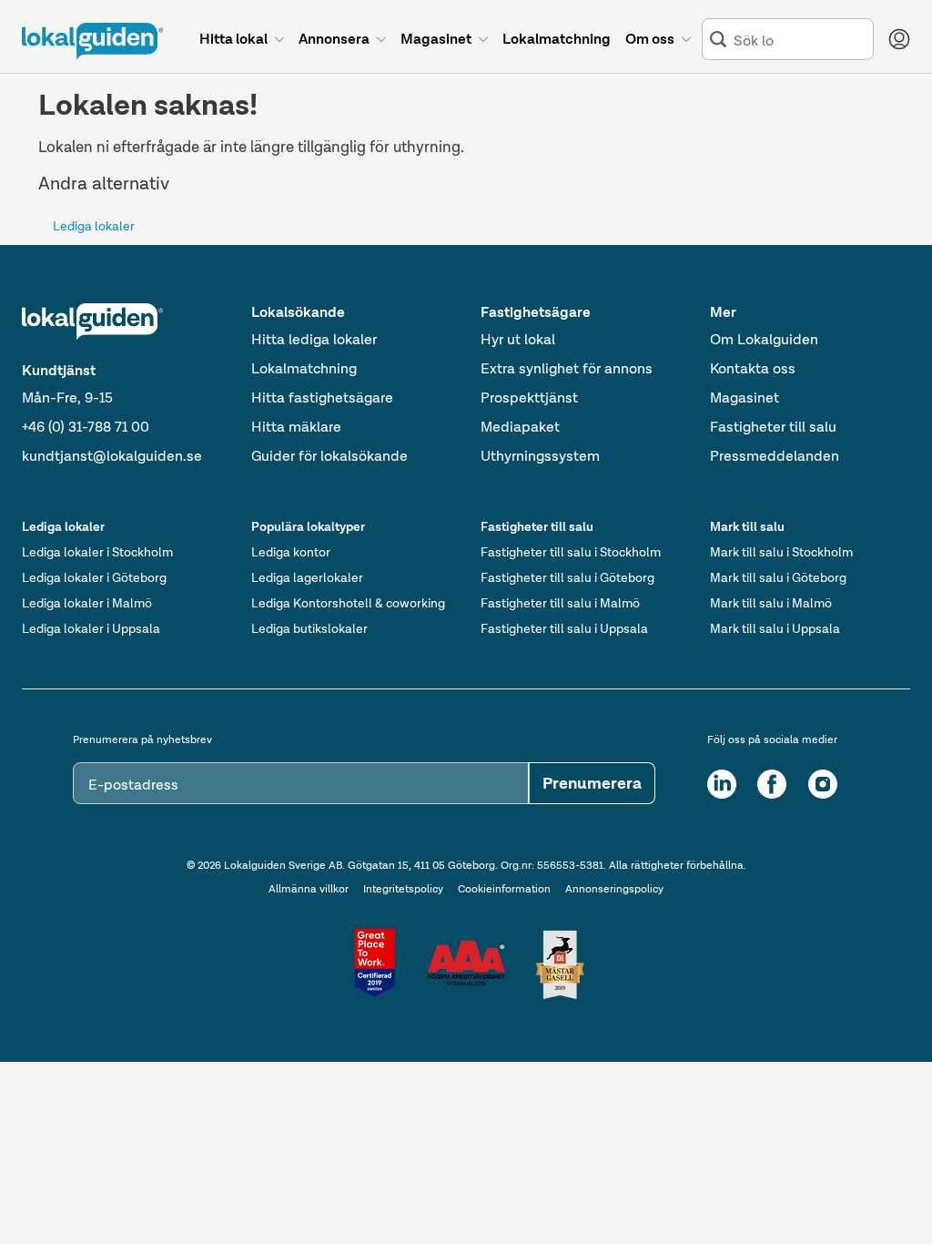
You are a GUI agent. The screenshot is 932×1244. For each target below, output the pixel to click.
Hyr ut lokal (518, 339)
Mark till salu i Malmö (771, 603)
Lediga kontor (290, 552)
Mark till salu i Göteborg (778, 577)
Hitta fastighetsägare (322, 397)
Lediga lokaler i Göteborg (94, 577)
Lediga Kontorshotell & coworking (348, 603)
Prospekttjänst (529, 397)
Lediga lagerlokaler (307, 577)
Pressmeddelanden (774, 455)
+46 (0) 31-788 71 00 (85, 426)
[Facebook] (771, 784)
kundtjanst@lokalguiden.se (112, 455)
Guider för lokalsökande (329, 455)
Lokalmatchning (304, 368)
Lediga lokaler (94, 226)
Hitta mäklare (296, 426)
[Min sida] (899, 39)
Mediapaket (520, 426)
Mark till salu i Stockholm (781, 552)
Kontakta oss (752, 368)
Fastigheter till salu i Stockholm (571, 552)
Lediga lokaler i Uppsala (91, 628)
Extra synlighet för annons (567, 368)
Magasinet (744, 397)
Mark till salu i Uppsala (775, 628)
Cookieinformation (504, 889)
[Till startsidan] (92, 41)
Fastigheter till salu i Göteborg (567, 577)
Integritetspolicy (403, 889)
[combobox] (800, 39)
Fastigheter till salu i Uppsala (564, 628)
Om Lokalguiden (764, 339)
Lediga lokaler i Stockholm (97, 552)
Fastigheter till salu (773, 426)
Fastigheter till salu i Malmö (560, 603)
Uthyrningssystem (540, 455)
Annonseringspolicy (614, 889)
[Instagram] (822, 784)
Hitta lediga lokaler (314, 339)
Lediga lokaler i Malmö (87, 603)
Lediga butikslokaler (309, 628)
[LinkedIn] (721, 784)
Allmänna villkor (308, 889)
